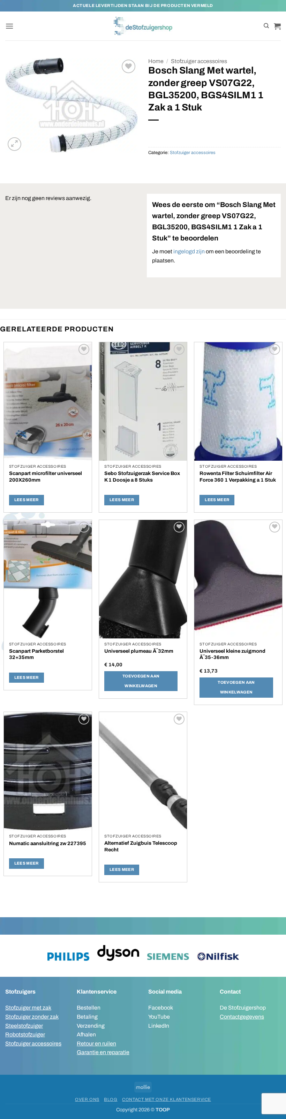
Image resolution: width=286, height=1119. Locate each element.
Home (156, 61)
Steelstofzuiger (24, 1026)
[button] (9, 26)
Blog (110, 1099)
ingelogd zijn (189, 251)
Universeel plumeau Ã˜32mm (138, 651)
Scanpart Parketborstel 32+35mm (36, 654)
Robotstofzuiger (25, 1034)
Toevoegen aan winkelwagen (141, 681)
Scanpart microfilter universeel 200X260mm (45, 476)
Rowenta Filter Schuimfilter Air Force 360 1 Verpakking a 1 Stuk (238, 476)
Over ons (87, 1099)
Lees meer (26, 500)
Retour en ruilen (96, 1044)
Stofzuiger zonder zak (32, 1017)
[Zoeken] (266, 25)
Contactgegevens (242, 1017)
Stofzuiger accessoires (199, 61)
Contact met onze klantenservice (166, 1099)
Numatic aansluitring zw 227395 (47, 843)
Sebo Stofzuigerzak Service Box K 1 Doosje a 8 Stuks (142, 476)
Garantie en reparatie (103, 1052)
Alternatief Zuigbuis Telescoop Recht (140, 846)
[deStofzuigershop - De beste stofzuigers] (143, 26)
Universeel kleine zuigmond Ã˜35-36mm (232, 654)
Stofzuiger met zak (28, 1008)
